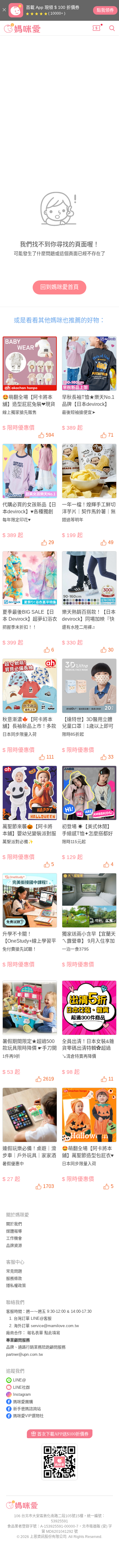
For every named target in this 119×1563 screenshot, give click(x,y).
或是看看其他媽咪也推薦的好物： (59, 320)
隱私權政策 (16, 1285)
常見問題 (14, 1271)
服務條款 (14, 1278)
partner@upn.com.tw (24, 1354)
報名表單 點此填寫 (43, 1332)
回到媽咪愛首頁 (59, 287)
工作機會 (14, 1238)
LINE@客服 (41, 1318)
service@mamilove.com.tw (55, 1325)
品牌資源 (14, 1245)
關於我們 (14, 1224)
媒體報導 (14, 1231)
